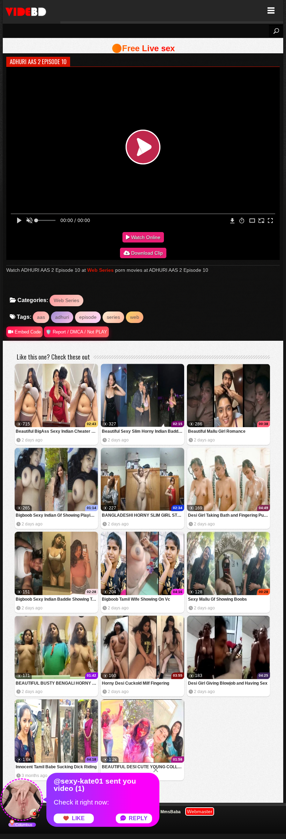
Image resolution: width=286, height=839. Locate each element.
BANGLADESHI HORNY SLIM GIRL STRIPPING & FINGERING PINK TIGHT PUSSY (143, 515)
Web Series (100, 270)
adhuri (62, 317)
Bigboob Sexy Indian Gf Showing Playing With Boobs (57, 515)
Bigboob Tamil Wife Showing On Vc (136, 599)
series (113, 317)
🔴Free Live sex (143, 48)
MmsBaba (170, 811)
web (134, 317)
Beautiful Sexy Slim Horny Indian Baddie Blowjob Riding (143, 431)
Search (276, 31)
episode (88, 317)
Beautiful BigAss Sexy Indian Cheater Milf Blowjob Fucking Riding (57, 431)
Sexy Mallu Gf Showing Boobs (217, 599)
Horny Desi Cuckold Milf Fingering (135, 683)
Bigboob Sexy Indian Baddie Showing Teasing (57, 599)
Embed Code (27, 331)
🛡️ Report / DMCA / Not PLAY (76, 331)
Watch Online (145, 237)
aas (41, 317)
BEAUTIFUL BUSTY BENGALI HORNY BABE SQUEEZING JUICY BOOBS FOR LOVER (57, 683)
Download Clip (146, 253)
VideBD (31, 10)
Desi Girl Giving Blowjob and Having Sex (228, 683)
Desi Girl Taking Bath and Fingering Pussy (229, 515)
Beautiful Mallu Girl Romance (217, 431)
